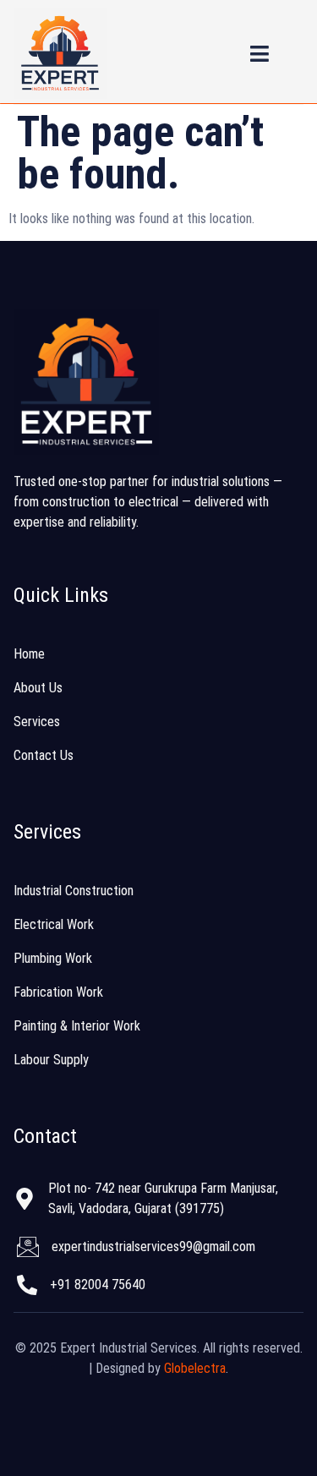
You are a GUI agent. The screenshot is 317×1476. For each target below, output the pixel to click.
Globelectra (195, 1368)
